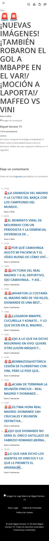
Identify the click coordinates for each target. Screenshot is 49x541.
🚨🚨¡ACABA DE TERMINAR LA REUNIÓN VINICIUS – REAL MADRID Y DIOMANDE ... (25, 388)
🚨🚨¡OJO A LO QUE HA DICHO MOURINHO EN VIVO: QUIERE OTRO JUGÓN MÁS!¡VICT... (26, 343)
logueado (18, 176)
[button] (45, 4)
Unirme (3, 136)
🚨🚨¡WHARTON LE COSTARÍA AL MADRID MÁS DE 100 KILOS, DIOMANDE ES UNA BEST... (26, 297)
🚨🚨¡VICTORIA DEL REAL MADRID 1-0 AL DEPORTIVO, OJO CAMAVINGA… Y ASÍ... (24, 275)
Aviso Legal (13, 508)
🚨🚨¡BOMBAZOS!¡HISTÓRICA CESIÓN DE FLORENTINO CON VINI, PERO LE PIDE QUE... (25, 366)
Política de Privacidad (32, 508)
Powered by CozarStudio (24, 530)
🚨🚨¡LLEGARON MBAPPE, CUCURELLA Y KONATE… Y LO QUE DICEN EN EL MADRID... (25, 320)
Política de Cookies (24, 512)
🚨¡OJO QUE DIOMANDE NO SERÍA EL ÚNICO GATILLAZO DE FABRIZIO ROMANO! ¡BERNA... (26, 435)
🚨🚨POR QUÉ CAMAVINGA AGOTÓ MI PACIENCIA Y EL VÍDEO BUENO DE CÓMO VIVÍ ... (26, 252)
